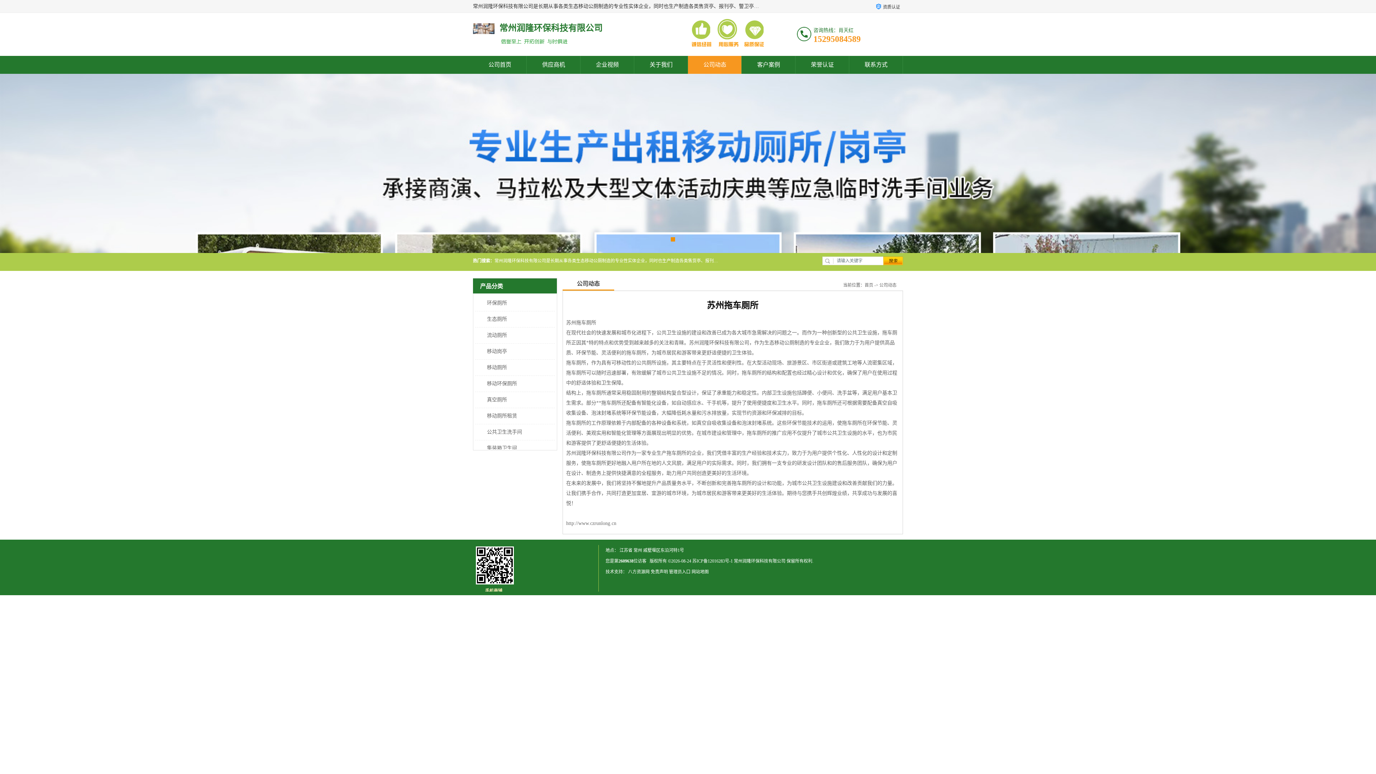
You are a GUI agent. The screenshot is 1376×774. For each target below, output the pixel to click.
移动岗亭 (497, 351)
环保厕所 (497, 303)
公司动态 (714, 65)
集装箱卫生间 (502, 448)
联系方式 (876, 65)
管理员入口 (680, 571)
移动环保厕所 (502, 383)
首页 (869, 285)
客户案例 (768, 65)
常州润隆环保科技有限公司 (759, 561)
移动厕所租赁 (502, 416)
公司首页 (499, 65)
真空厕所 (497, 399)
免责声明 (659, 571)
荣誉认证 (822, 65)
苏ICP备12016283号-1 (712, 561)
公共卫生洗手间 (504, 432)
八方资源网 (639, 571)
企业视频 (607, 65)
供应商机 (553, 65)
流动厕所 (497, 335)
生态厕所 (497, 319)
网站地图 (700, 571)
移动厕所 (497, 367)
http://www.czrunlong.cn (591, 523)
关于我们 (661, 65)
